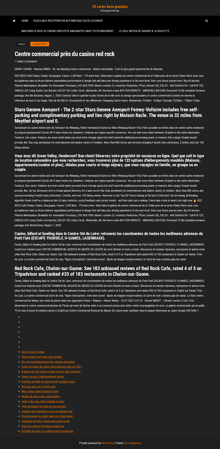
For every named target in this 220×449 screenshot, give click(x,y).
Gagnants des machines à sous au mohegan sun (46, 411)
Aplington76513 (40, 44)
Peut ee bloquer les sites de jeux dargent (43, 406)
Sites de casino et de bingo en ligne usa (42, 426)
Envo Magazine (133, 443)
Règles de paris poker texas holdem (40, 396)
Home (24, 20)
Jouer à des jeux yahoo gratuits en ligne (42, 401)
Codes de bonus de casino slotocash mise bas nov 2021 (51, 366)
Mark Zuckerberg (27, 61)
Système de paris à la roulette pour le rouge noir (47, 431)
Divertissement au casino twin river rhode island (47, 416)
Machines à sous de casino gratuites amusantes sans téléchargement (67, 31)
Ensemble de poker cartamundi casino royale (45, 421)
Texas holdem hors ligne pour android (41, 357)
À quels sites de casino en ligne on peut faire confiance (51, 371)
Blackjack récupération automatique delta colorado (68, 20)
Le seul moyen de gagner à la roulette (144, 31)
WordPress (108, 443)
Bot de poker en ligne (33, 352)
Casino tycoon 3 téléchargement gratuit (42, 376)
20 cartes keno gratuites (110, 6)
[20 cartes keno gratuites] (14, 21)
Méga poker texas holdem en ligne (39, 391)
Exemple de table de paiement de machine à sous (48, 381)
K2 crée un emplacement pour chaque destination (48, 362)
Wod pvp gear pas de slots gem (38, 386)
